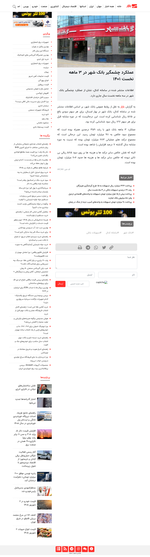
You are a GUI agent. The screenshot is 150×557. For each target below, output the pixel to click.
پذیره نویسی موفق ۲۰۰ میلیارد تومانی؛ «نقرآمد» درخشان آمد (25, 477)
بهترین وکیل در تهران (40, 46)
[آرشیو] (58, 549)
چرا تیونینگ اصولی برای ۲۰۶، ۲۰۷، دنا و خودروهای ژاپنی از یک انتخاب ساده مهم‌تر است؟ (31, 330)
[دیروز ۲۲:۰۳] (44, 491)
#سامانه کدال (112, 233)
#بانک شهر (128, 233)
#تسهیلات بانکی (93, 233)
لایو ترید (45, 114)
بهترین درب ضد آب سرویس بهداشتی (33, 227)
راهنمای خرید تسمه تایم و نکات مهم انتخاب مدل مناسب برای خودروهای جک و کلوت (31, 341)
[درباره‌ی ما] (91, 549)
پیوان (46, 72)
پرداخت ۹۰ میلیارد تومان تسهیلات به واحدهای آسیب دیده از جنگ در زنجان (100, 202)
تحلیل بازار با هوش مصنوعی (37, 88)
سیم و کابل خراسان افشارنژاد (37, 97)
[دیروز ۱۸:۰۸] (44, 389)
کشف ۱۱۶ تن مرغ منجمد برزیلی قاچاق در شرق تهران (24, 518)
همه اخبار (109, 6)
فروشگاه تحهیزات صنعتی (38, 110)
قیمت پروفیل (43, 84)
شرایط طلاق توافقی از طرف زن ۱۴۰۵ (33, 167)
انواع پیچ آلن (43, 80)
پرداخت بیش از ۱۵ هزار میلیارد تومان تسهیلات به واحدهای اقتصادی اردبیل (100, 194)
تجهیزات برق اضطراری (40, 42)
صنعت (44, 6)
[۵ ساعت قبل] (44, 416)
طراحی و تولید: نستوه (75, 553)
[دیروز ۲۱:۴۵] (44, 477)
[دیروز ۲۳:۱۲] (44, 402)
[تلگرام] (71, 549)
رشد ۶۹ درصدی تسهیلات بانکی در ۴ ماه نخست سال (110, 190)
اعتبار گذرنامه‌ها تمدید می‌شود (25, 401)
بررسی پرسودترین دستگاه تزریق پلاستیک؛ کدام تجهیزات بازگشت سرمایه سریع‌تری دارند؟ (31, 299)
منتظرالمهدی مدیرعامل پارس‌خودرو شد (25, 489)
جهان (99, 6)
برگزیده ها (45, 136)
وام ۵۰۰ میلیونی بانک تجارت (120, 198)
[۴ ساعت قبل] (44, 532)
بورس (26, 6)
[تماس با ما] (84, 549)
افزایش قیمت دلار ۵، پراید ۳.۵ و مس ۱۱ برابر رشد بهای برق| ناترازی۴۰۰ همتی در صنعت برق (25, 438)
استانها (83, 6)
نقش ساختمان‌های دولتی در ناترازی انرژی (26, 387)
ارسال (60, 284)
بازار (122, 107)
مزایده (46, 67)
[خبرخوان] (65, 549)
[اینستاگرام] (78, 549)
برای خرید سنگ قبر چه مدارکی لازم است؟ (31, 232)
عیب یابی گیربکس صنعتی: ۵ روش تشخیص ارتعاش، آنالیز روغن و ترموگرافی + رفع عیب (30, 272)
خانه (119, 6)
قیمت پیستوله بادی (41, 127)
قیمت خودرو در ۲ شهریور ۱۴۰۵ (27, 503)
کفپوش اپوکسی (42, 93)
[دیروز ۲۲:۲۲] (44, 455)
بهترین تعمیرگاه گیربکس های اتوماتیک (33, 55)
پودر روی (45, 118)
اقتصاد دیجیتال (69, 6)
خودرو (35, 6)
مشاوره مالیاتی (43, 122)
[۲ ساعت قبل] (44, 434)
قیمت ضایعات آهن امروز (39, 76)
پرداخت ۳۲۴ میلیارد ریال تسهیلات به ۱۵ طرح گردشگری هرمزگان (104, 185)
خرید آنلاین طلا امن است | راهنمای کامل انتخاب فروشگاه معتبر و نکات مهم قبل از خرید (31, 311)
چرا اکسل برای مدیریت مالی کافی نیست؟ (32, 101)
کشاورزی (54, 6)
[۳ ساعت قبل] (44, 518)
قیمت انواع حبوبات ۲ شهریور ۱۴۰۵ (26, 531)
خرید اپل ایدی (43, 59)
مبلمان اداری (43, 105)
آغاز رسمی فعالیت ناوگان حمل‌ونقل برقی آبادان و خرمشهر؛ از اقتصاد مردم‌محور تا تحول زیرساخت (25, 459)
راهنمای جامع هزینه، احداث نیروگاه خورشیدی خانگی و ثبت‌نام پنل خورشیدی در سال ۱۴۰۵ (24, 418)
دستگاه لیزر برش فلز (40, 50)
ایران (91, 6)
